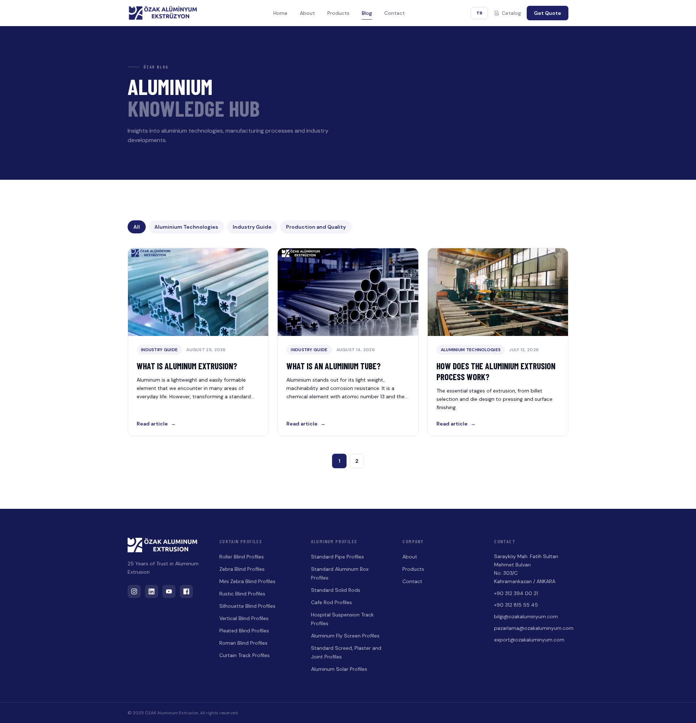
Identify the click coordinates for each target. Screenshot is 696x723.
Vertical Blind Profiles (244, 618)
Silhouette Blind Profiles (247, 606)
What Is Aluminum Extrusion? (187, 366)
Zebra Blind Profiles (242, 569)
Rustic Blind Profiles (242, 593)
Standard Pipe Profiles (337, 556)
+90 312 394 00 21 (516, 593)
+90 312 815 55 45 (516, 605)
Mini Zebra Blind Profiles (247, 581)
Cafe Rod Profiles (331, 602)
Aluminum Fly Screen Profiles (345, 635)
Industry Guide (252, 227)
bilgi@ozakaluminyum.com (526, 616)
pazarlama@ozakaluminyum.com (531, 628)
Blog (367, 13)
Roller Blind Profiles (241, 556)
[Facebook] (186, 591)
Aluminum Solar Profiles (339, 669)
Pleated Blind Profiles (244, 630)
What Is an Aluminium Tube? (333, 366)
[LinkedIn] (151, 591)
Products (338, 13)
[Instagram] (134, 591)
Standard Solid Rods (335, 590)
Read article (156, 423)
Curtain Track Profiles (244, 655)
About (307, 13)
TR (479, 13)
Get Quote (547, 13)
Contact (394, 13)
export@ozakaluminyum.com (529, 639)
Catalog (511, 13)
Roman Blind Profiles (243, 643)
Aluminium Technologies (186, 227)
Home (280, 13)
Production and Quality (316, 227)
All (136, 227)
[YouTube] (168, 591)
